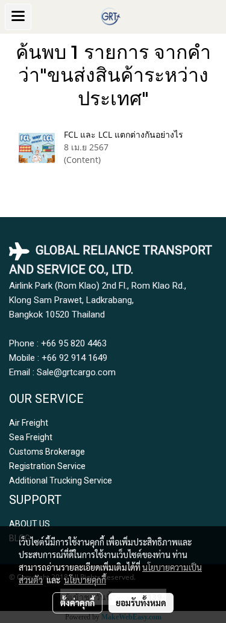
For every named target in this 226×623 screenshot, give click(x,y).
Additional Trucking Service (60, 480)
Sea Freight (30, 437)
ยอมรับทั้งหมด (141, 602)
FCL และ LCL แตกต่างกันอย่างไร (123, 134)
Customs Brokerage (47, 451)
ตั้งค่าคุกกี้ (77, 602)
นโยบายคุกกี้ (85, 579)
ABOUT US (29, 524)
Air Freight (28, 423)
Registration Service (47, 466)
